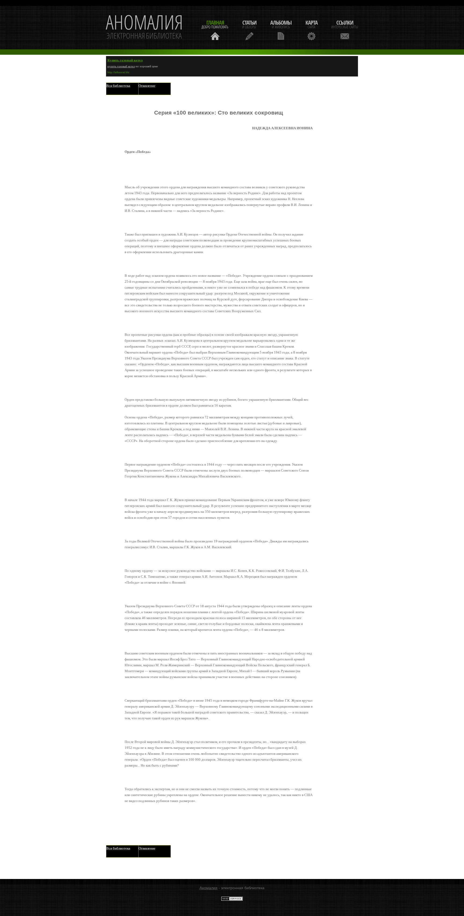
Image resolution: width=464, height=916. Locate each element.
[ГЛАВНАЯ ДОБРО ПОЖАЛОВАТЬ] (215, 29)
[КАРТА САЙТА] (311, 29)
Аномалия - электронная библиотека (144, 27)
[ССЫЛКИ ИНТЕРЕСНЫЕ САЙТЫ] (344, 29)
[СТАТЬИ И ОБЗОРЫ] (249, 29)
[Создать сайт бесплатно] (232, 899)
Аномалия (209, 888)
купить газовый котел (121, 66)
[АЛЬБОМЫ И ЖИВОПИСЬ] (281, 29)
